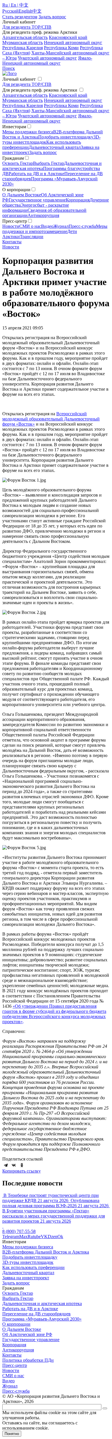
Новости (10, 226)
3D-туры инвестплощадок (27, 1262)
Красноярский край (68, 37)
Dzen (52, 1236)
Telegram (10, 1236)
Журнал (61, 226)
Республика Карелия (22, 47)
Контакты (12, 241)
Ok (60, 1236)
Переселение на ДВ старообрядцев (36, 1313)
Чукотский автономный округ (47, 58)
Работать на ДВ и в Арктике (36, 173)
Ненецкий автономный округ (73, 42)
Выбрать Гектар (48, 163)
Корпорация (78, 199)
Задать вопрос (43, 152)
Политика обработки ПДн (28, 1360)
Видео (47, 226)
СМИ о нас (30, 226)
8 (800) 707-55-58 (19, 1231)
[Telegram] (5, 1165)
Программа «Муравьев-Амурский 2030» (42, 1319)
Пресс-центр (14, 1365)
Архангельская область (25, 37)
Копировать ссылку (21, 1171)
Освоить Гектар (17, 163)
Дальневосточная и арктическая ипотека (42, 1303)
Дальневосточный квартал (55, 147)
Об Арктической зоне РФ (27, 1334)
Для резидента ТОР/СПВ (26, 27)
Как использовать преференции (33, 1267)
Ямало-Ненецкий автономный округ (47, 61)
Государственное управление (37, 199)
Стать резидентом (19, 16)
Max (23, 1236)
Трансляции (31, 236)
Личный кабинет (19, 79)
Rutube (34, 1236)
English (25, 11)
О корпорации (16, 1324)
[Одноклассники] (21, 1165)
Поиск (8, 68)
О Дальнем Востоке (21, 194)
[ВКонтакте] (13, 1165)
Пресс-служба (82, 226)
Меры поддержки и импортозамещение (54, 229)
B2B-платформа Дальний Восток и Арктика (45, 1252)
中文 (37, 11)
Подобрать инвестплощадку (65, 137)
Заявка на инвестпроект (25, 1277)
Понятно (12, 1434)
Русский (10, 11)
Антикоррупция (43, 215)
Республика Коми (61, 47)
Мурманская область (22, 42)
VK (44, 1236)
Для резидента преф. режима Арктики (39, 90)
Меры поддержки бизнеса (27, 131)
